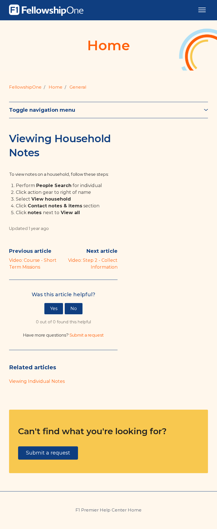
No (73, 308)
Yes (53, 308)
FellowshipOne (25, 87)
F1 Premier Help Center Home (108, 510)
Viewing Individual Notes (37, 381)
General (78, 87)
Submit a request (87, 335)
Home (55, 87)
